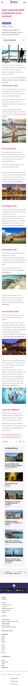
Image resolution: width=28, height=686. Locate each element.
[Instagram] (14, 585)
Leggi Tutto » (8, 468)
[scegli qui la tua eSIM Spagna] (16, 225)
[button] (2, 2)
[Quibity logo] (14, 2)
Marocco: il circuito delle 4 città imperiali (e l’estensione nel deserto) (13, 560)
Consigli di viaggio (6, 23)
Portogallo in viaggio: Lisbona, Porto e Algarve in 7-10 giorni (13, 523)
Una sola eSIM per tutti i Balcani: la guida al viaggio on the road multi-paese (14, 465)
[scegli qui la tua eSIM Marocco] (10, 385)
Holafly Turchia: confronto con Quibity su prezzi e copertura (12, 503)
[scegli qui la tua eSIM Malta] (15, 181)
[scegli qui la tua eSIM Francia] (15, 336)
